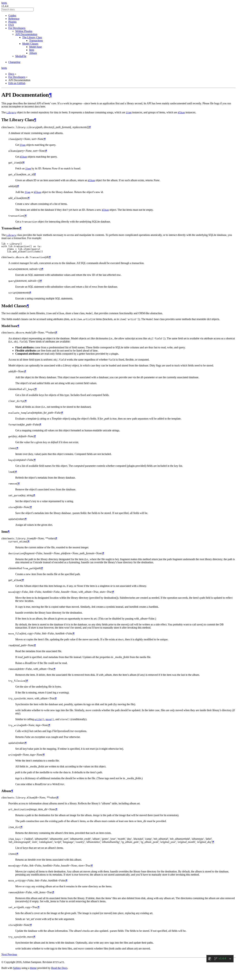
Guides (12, 15)
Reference (13, 18)
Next (4, 954)
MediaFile (20, 56)
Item (31, 49)
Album (33, 53)
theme (33, 967)
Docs (11, 73)
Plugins (12, 21)
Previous (12, 954)
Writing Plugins (23, 31)
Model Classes (30, 43)
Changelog (14, 62)
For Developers (16, 28)
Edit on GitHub (16, 83)
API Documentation (26, 34)
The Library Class (32, 37)
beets (4, 2)
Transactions (36, 40)
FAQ (11, 24)
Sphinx (17, 967)
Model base (35, 46)
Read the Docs (59, 967)
